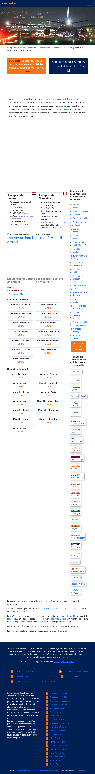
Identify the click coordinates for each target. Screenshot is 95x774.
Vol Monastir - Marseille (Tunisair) (78, 330)
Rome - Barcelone (57, 742)
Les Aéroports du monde (47, 770)
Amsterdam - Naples (58, 693)
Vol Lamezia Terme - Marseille (78, 237)
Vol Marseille (44, 47)
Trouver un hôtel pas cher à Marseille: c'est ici (36, 239)
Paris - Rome (55, 760)
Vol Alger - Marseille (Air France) (78, 293)
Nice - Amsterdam (57, 753)
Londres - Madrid (57, 719)
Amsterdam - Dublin (58, 697)
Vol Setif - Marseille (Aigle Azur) (78, 223)
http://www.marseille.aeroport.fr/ (55, 222)
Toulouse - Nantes (57, 756)
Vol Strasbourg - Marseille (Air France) (77, 279)
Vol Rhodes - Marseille (75, 206)
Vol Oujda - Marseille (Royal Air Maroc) (79, 323)
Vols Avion (9, 3)
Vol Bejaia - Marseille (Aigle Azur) (79, 212)
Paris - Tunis (54, 764)
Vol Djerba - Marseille (75, 230)
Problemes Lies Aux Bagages (75, 671)
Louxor (70, 99)
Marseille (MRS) (68, 616)
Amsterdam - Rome (58, 704)
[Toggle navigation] (90, 3)
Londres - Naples (57, 734)
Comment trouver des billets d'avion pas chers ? (36, 681)
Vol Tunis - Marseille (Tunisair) (78, 257)
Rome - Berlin (55, 712)
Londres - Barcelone (58, 745)
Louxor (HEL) (46, 608)
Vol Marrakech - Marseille (77, 300)
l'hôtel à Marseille (60, 619)
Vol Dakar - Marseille (79, 218)
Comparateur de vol (16, 47)
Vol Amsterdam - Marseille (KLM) (77, 264)
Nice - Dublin (55, 738)
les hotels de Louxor (40, 626)
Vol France (31, 47)
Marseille (13, 102)
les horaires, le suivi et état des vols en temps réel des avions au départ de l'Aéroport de (26, 66)
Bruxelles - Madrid (57, 727)
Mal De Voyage (21, 676)
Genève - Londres (57, 730)
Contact (81, 770)
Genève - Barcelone (58, 749)
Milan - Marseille (56, 708)
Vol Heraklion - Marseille (76, 250)
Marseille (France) (61, 608)
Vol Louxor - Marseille (62, 47)
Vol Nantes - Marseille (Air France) (75, 315)
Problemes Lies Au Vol (24, 671)
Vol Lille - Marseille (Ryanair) (78, 287)
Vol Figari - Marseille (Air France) (78, 307)
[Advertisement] (49, 85)
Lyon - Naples (55, 715)
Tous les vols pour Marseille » (78, 346)
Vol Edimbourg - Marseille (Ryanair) (78, 243)
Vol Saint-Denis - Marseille (77, 337)
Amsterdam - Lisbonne (59, 701)
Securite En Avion (72, 676)
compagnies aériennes (64, 661)
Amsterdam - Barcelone (59, 723)
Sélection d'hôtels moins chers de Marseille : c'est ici (68, 66)
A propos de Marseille (18, 294)
